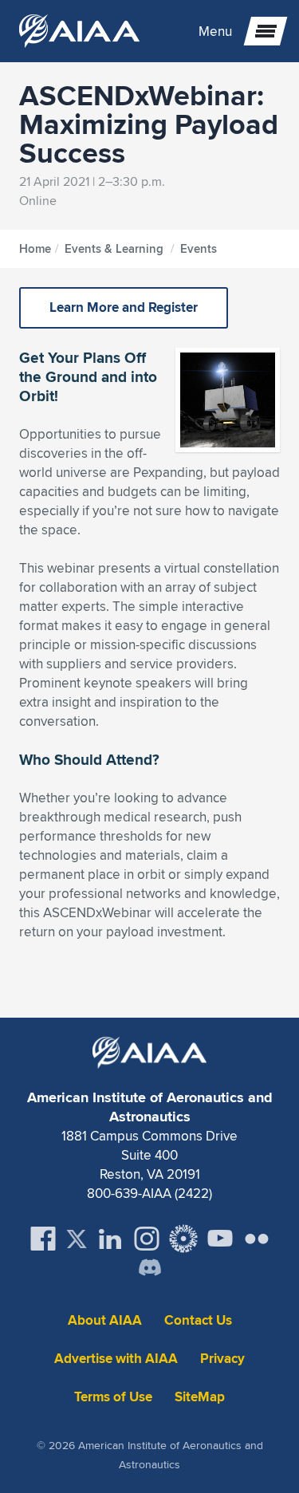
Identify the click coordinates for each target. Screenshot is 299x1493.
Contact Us (198, 1320)
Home (35, 249)
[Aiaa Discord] (150, 1268)
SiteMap (200, 1397)
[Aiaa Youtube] (220, 1238)
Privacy (222, 1359)
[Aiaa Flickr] (256, 1238)
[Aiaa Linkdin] (110, 1238)
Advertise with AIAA (116, 1359)
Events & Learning (114, 249)
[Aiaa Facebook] (43, 1238)
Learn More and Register (123, 307)
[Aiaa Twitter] (76, 1239)
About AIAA (105, 1320)
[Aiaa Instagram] (146, 1238)
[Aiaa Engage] (183, 1238)
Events (198, 249)
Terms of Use (113, 1397)
